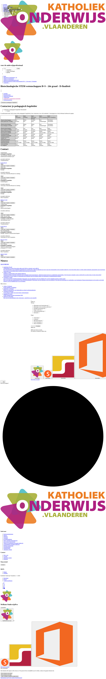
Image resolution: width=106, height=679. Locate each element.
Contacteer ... (6, 82)
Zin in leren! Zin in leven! (9, 542)
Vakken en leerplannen (8, 78)
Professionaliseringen (8, 534)
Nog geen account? (35, 379)
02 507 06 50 (4, 162)
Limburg (36, 319)
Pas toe (6, 16)
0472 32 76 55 (4, 239)
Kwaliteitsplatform (7, 539)
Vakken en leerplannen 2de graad (11, 80)
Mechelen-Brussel (38, 320)
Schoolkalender (7, 547)
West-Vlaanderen (38, 323)
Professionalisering (7, 100)
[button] (9, 102)
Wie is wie (5, 555)
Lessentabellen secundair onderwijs (11, 544)
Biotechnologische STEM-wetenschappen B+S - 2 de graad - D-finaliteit (20, 81)
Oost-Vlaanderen (38, 322)
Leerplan (5, 93)
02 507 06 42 (4, 226)
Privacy (5, 579)
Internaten (36, 312)
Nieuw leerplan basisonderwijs (10, 540)
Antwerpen (36, 317)
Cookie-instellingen (7, 580)
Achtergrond (6, 97)
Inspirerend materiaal (8, 96)
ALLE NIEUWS (5, 264)
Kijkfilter (5, 573)
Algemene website (7, 549)
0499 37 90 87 (4, 254)
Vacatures (5, 538)
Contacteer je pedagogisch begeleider (11, 98)
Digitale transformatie (8, 545)
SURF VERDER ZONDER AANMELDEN (9, 676)
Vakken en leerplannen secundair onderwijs (13, 543)
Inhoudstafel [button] (23, 109)
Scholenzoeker (6, 548)
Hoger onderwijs (37, 309)
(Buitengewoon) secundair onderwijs (42, 307)
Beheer (5, 572)
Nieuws (5, 535)
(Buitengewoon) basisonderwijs (41, 305)
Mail (2, 164)
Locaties (5, 556)
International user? (5, 677)
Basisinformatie (7, 94)
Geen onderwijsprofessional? (15, 677)
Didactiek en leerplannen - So (10, 77)
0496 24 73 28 (4, 200)
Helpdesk (5, 559)
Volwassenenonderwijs (39, 311)
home (4, 76)
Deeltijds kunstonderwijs (39, 308)
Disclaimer (5, 578)
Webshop (5, 536)
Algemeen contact (7, 557)
